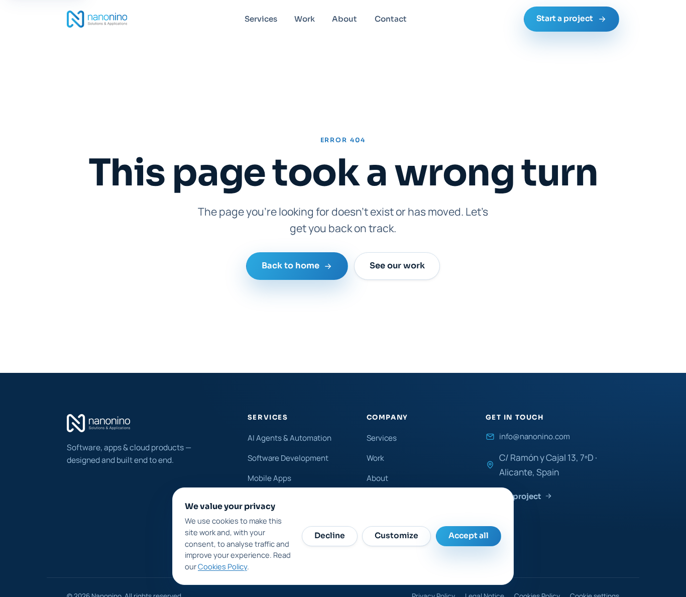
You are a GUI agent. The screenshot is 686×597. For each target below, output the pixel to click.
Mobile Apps (269, 478)
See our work (396, 266)
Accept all (468, 536)
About (344, 19)
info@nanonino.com (534, 436)
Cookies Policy (222, 566)
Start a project (564, 19)
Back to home (290, 266)
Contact (391, 19)
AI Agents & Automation (289, 438)
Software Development (288, 458)
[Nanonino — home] (97, 19)
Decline (329, 536)
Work (304, 19)
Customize (396, 536)
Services (261, 19)
